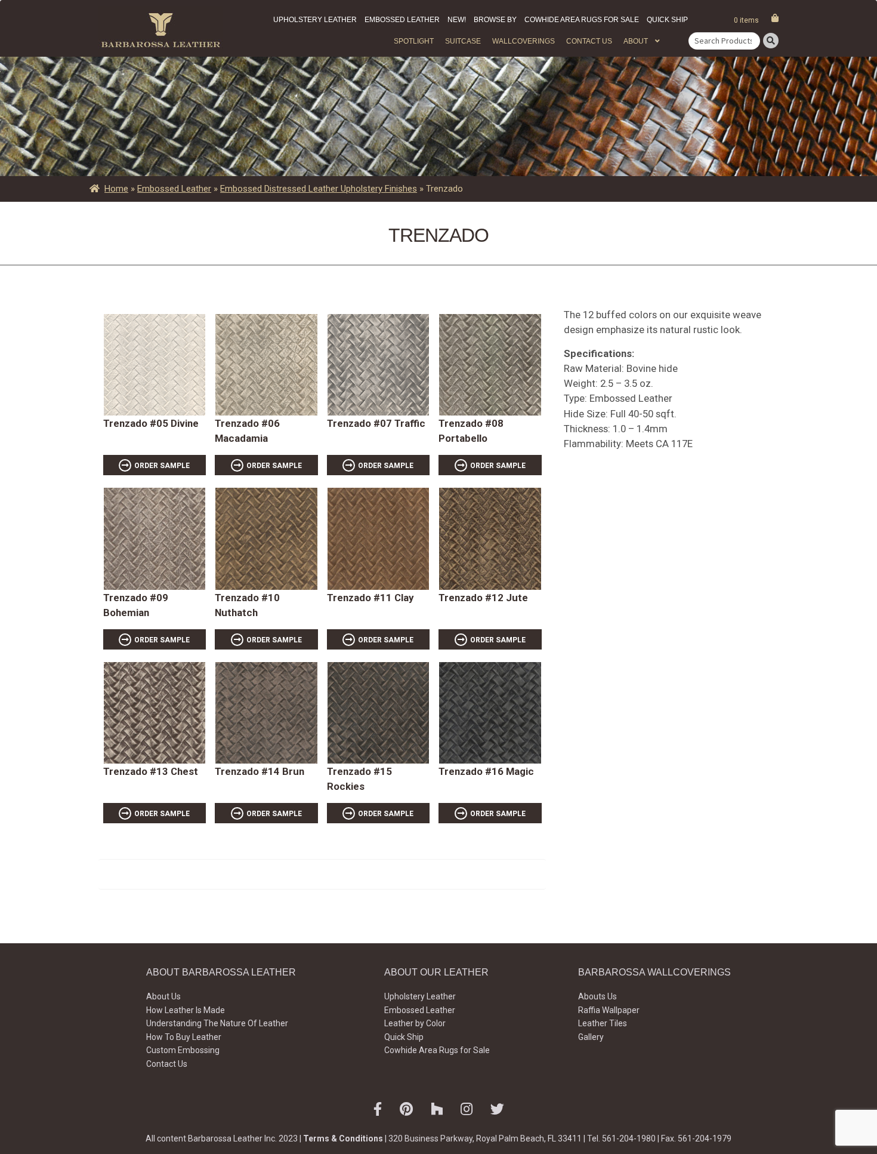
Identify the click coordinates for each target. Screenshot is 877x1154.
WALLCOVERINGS (523, 41)
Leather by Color (415, 1023)
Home (116, 188)
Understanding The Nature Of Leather (217, 1023)
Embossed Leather (402, 20)
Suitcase (463, 41)
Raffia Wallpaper (609, 1010)
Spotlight (414, 41)
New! (456, 20)
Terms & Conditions (343, 1138)
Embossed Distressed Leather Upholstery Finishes (318, 188)
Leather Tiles (602, 1023)
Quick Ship (667, 20)
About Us (163, 996)
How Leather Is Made (185, 1010)
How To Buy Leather (183, 1037)
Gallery (591, 1037)
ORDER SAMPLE (162, 465)
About (635, 41)
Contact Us (589, 41)
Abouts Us (597, 996)
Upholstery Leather (315, 20)
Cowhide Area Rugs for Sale (581, 20)
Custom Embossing (183, 1050)
